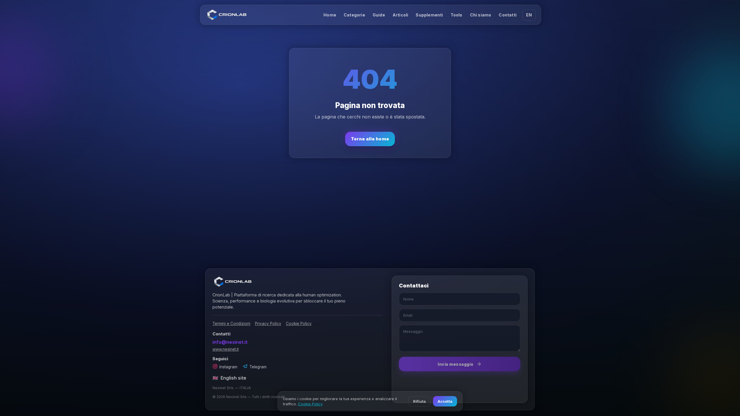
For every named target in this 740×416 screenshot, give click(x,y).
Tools (456, 14)
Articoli (400, 14)
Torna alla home (370, 139)
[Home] (227, 14)
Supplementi (429, 14)
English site (229, 378)
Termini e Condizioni (231, 323)
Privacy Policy (268, 323)
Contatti (508, 14)
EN (529, 14)
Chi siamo (480, 14)
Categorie (354, 14)
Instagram (228, 367)
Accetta (445, 401)
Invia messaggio (455, 364)
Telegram (258, 367)
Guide (379, 14)
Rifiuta (419, 401)
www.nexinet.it (225, 349)
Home (329, 14)
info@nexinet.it (229, 342)
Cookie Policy (299, 323)
